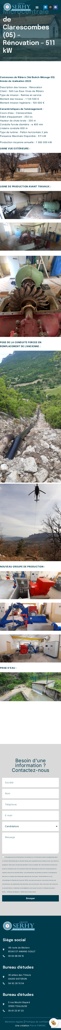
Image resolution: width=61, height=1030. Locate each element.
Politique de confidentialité (40, 1021)
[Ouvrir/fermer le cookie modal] (53, 1022)
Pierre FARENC (38, 1025)
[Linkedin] (45, 7)
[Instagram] (50, 7)
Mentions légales (14, 1021)
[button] (37, 7)
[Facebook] (55, 7)
